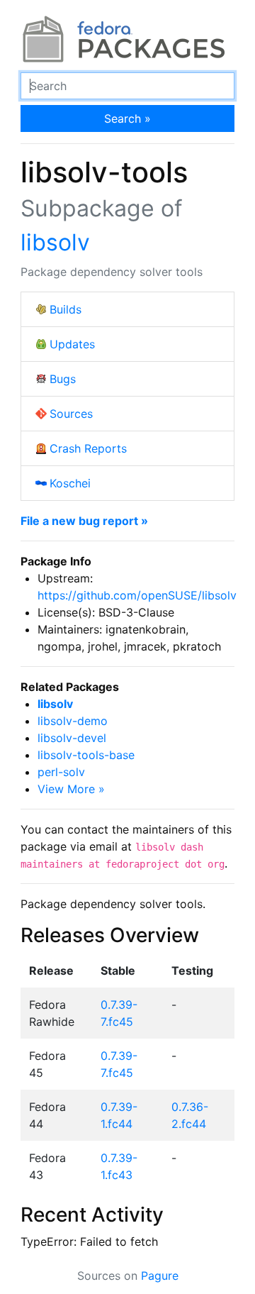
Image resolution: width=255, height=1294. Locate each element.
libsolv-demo (73, 721)
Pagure (159, 1275)
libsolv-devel (72, 738)
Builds (65, 309)
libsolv (55, 242)
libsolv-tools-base (86, 755)
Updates (72, 344)
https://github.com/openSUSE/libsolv (137, 595)
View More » (71, 789)
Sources (71, 414)
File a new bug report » (84, 521)
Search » (127, 118)
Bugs (63, 379)
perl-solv (61, 772)
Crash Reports (88, 448)
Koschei (70, 483)
